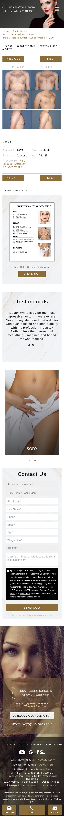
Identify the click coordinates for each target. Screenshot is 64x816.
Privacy (41, 615)
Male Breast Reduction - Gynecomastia (24, 38)
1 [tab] (22, 460)
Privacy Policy (44, 769)
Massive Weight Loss (32, 406)
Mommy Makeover (32, 414)
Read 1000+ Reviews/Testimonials (32, 267)
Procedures (46, 744)
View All (32, 430)
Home (5, 31)
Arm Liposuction (32, 389)
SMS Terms (25, 593)
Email (55, 812)
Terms (49, 615)
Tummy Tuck (32, 397)
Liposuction (32, 422)
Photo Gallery (20, 31)
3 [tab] (35, 460)
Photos (9, 812)
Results (15, 744)
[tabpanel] (32, 412)
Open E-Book (32, 274)
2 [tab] (29, 460)
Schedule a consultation (32, 715)
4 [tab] (41, 460)
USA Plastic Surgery (8, 1)
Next (51, 58)
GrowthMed (45, 764)
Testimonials (29, 744)
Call (32, 812)
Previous (13, 58)
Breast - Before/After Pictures (19, 34)
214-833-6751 (32, 705)
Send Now (32, 607)
